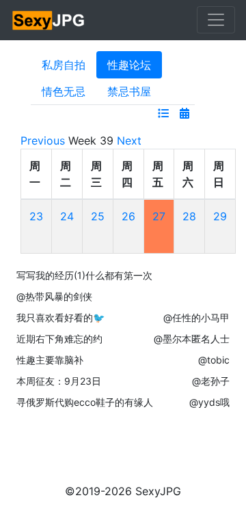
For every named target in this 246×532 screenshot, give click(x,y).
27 (158, 216)
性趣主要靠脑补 (49, 360)
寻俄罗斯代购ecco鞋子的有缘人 (84, 402)
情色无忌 (63, 91)
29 (220, 216)
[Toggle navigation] (216, 19)
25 (98, 216)
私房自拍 (63, 65)
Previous (42, 140)
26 (128, 216)
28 (189, 216)
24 (67, 216)
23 (36, 216)
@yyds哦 (209, 402)
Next (129, 140)
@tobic (214, 360)
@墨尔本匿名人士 (192, 338)
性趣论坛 (129, 65)
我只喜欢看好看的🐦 (60, 317)
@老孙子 (211, 381)
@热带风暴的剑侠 (54, 296)
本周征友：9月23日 (58, 381)
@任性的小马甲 (196, 317)
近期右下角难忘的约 (59, 338)
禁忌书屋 (129, 91)
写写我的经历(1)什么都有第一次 (84, 275)
